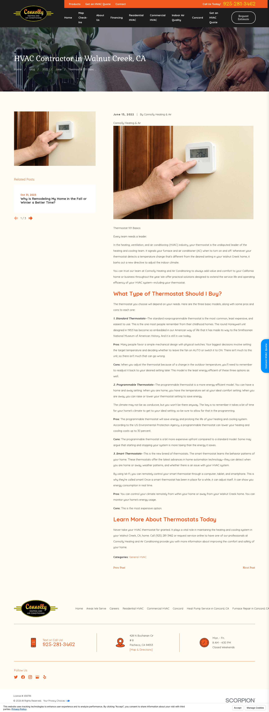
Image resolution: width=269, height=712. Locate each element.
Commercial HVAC (158, 608)
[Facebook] (23, 677)
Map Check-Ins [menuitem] (82, 17)
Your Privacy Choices (54, 700)
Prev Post (119, 567)
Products (74, 4)
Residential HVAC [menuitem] (136, 18)
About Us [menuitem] (100, 18)
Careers (114, 608)
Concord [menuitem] (197, 17)
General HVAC (137, 557)
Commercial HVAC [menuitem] (157, 18)
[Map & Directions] (141, 649)
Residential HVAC (133, 608)
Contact (121, 4)
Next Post (249, 567)
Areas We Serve (96, 608)
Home (79, 608)
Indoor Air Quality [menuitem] (178, 18)
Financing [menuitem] (117, 17)
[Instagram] (30, 677)
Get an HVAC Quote (98, 4)
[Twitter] (16, 677)
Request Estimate (243, 17)
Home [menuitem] (68, 17)
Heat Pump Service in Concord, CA (208, 608)
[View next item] (31, 218)
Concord (178, 608)
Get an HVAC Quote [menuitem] (213, 17)
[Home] (33, 14)
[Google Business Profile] (37, 677)
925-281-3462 (239, 4)
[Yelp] (45, 677)
